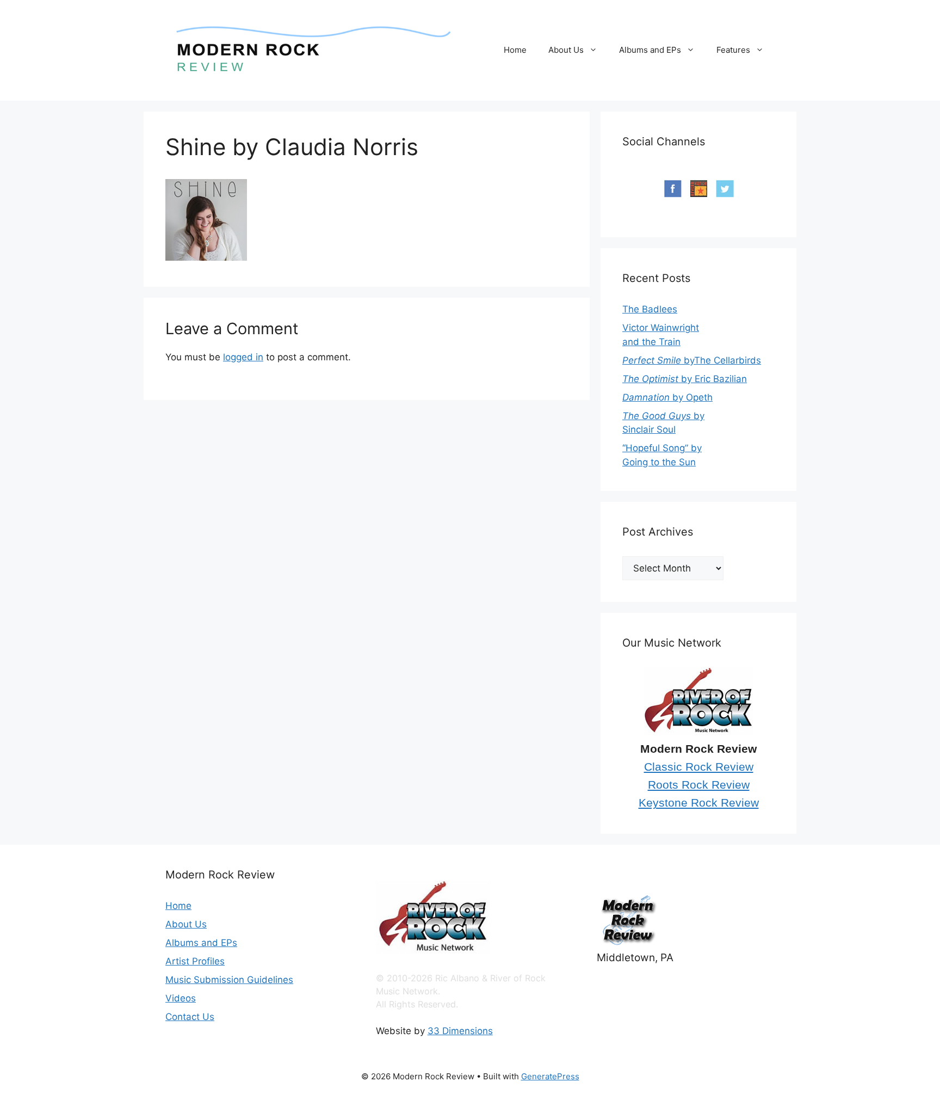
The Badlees (649, 309)
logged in (243, 357)
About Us (566, 50)
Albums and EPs (650, 50)
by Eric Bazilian (684, 378)
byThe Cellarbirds (691, 360)
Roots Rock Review (699, 784)
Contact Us (189, 1016)
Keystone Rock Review (699, 802)
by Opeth (667, 397)
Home (515, 50)
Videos (180, 998)
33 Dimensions (460, 1030)
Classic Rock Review (698, 766)
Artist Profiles (195, 961)
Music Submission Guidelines (229, 979)
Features (733, 50)
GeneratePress (550, 1076)
